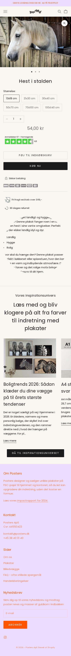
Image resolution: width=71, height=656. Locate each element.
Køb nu (35, 166)
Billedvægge (11, 569)
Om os (7, 557)
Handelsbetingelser (15, 581)
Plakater (8, 563)
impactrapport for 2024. (32, 500)
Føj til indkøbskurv (35, 155)
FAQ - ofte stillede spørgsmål (22, 575)
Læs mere (9, 440)
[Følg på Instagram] (5, 637)
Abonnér (15, 624)
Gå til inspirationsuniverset (35, 453)
